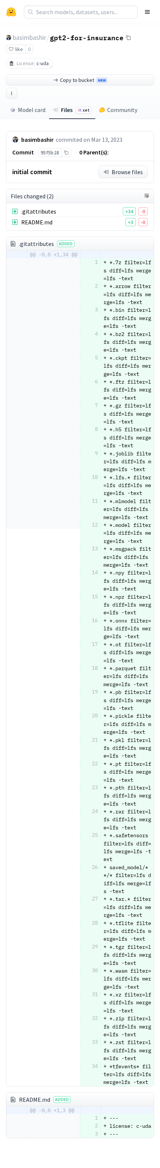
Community (122, 109)
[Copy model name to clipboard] (128, 37)
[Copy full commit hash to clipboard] (66, 152)
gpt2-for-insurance (87, 37)
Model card (31, 109)
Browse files (127, 172)
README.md (36, 222)
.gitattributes (38, 211)
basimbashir (29, 37)
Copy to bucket (83, 80)
